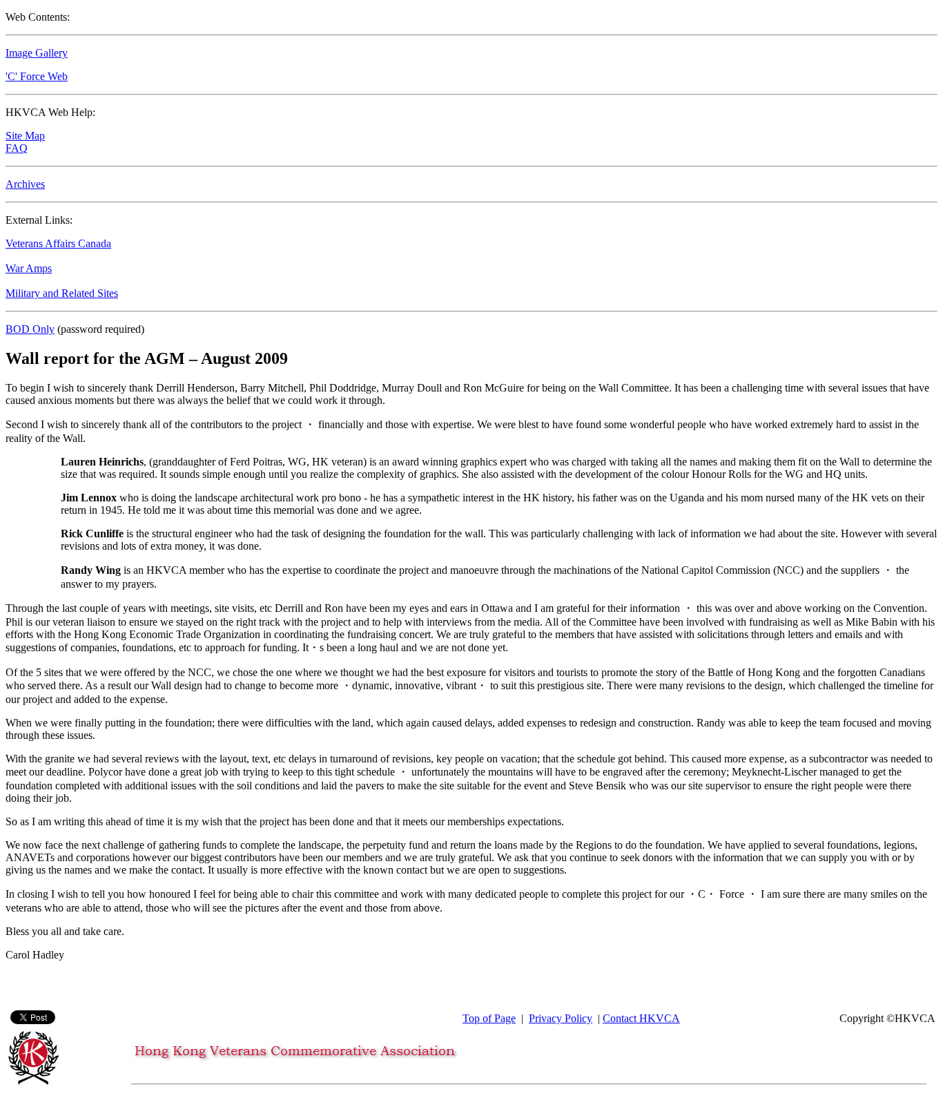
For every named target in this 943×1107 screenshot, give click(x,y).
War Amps (29, 268)
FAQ (17, 148)
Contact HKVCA (641, 1018)
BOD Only (30, 329)
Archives (25, 184)
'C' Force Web (37, 76)
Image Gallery (37, 53)
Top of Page (489, 1018)
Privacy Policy (560, 1018)
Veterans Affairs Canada (58, 243)
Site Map (25, 136)
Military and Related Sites (62, 293)
